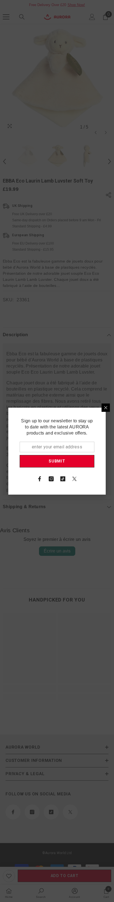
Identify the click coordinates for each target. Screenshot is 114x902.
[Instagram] (51, 479)
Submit (57, 461)
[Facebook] (39, 479)
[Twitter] (74, 479)
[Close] (106, 408)
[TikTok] (63, 479)
